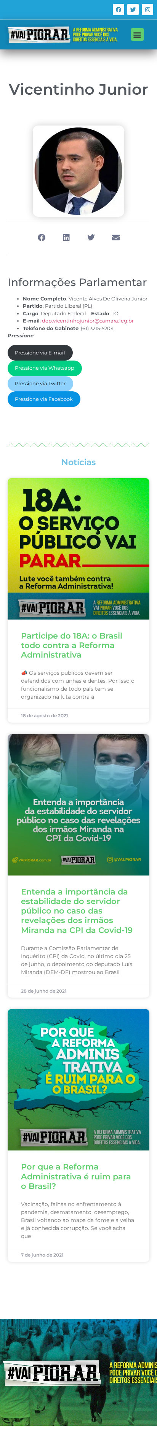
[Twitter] (133, 9)
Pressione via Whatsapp (44, 368)
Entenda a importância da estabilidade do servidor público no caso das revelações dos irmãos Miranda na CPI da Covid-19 (77, 911)
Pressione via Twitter (40, 383)
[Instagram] (147, 9)
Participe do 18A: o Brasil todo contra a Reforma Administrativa (71, 645)
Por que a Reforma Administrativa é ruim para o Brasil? (76, 1176)
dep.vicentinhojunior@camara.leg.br (88, 321)
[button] (137, 34)
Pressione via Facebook (44, 399)
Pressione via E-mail (40, 353)
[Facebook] (118, 9)
